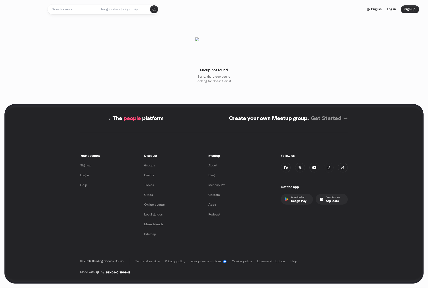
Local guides (153, 214)
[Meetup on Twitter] (300, 167)
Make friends (153, 224)
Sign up (85, 165)
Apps (212, 204)
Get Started (326, 118)
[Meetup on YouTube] (314, 167)
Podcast (214, 214)
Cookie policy (242, 261)
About (212, 165)
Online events (154, 204)
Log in (84, 175)
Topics (149, 185)
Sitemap (150, 234)
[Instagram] (328, 167)
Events (149, 175)
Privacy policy (175, 261)
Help (83, 185)
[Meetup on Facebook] (286, 167)
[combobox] (123, 9)
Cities (148, 195)
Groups (149, 165)
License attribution (271, 261)
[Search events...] (154, 9)
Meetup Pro (217, 185)
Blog (211, 175)
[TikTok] (343, 167)
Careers (214, 195)
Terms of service (147, 261)
